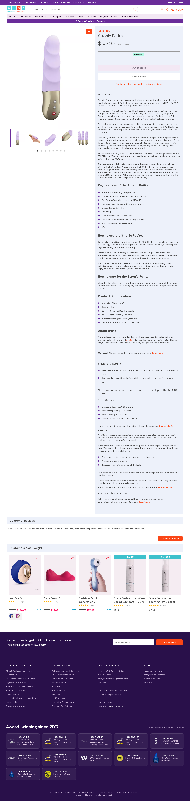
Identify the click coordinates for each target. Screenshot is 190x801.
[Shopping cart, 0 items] (172, 9)
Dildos (81, 16)
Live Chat (102, 682)
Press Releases (59, 690)
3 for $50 (130, 557)
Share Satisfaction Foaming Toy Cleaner (162, 600)
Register (171, 2)
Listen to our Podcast (62, 679)
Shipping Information (16, 706)
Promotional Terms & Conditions (22, 698)
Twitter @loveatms (153, 679)
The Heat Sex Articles (62, 706)
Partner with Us (59, 682)
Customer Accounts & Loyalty (20, 679)
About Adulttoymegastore (19, 671)
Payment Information (16, 682)
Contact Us (11, 675)
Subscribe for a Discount (64, 702)
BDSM (114, 16)
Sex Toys (13, 16)
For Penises (40, 16)
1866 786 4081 (14, 2)
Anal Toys (92, 16)
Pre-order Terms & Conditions (20, 686)
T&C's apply (40, 644)
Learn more (157, 353)
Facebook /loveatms (154, 671)
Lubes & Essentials (130, 16)
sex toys (130, 340)
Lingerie (104, 16)
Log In (180, 2)
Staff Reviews (58, 698)
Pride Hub (56, 686)
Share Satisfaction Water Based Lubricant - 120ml (130, 600)
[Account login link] (162, 10)
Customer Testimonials (63, 675)
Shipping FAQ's (166, 426)
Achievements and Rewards (65, 671)
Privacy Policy (12, 694)
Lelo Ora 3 (15, 598)
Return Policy (12, 702)
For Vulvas (26, 16)
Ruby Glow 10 (52, 598)
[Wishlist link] (167, 10)
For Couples (55, 16)
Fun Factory (104, 30)
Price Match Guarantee (17, 690)
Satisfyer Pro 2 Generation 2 (88, 600)
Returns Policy (165, 487)
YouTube (148, 682)
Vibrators (69, 16)
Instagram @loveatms (154, 675)
